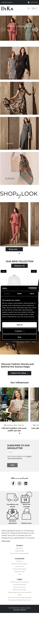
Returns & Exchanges (19, 589)
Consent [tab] (7, 293)
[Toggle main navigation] (28, 8)
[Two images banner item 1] (19, 63)
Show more (6, 541)
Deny (19, 337)
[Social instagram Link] (19, 483)
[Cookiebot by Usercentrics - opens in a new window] (28, 288)
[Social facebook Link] (13, 483)
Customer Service (6, 2)
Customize (18, 331)
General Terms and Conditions (19, 582)
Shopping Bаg (19, 551)
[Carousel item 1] (19, 28)
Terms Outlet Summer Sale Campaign (19, 597)
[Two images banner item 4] (19, 168)
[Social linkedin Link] (25, 483)
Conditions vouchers (19, 584)
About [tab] (32, 293)
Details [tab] (19, 293)
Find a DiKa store (19, 571)
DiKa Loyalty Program (19, 569)
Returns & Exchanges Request (19, 553)
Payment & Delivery (19, 587)
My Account (19, 548)
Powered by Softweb (19, 609)
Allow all (19, 325)
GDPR (19, 595)
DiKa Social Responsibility (20, 564)
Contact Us (19, 561)
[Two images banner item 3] (19, 133)
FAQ (19, 574)
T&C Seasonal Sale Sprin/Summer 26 (19, 600)
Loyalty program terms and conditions (19, 592)
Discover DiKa (19, 566)
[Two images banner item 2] (19, 98)
